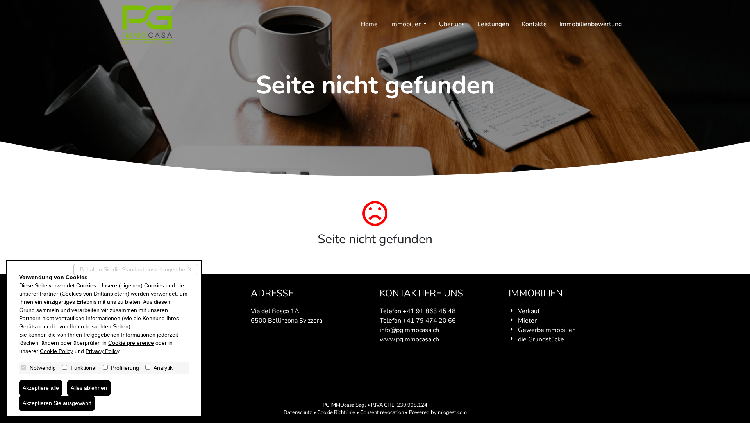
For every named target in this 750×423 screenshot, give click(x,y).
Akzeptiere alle (41, 388)
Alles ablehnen (89, 388)
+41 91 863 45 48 (429, 311)
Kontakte (534, 24)
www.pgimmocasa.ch (409, 339)
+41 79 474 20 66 (429, 320)
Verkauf (528, 311)
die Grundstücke (541, 339)
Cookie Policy (56, 351)
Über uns (452, 24)
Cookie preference (131, 343)
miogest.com (452, 412)
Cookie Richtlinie (336, 412)
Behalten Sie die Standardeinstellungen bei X (135, 269)
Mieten (528, 320)
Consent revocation (382, 412)
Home (369, 24)
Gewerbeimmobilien (547, 330)
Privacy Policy (102, 351)
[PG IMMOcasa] (147, 24)
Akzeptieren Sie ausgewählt (57, 403)
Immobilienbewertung (590, 24)
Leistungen (493, 24)
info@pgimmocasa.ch (409, 330)
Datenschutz (298, 412)
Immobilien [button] (406, 24)
